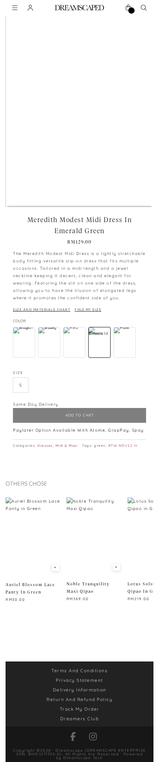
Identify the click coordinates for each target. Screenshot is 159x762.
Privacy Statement (79, 680)
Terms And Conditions (79, 670)
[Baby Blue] (49, 342)
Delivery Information (79, 690)
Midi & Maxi (66, 445)
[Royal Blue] (24, 342)
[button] (20, 385)
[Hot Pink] (125, 342)
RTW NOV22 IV (123, 445)
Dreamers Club (79, 718)
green (100, 445)
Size (18, 372)
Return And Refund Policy (79, 699)
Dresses (45, 445)
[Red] (74, 342)
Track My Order (79, 709)
